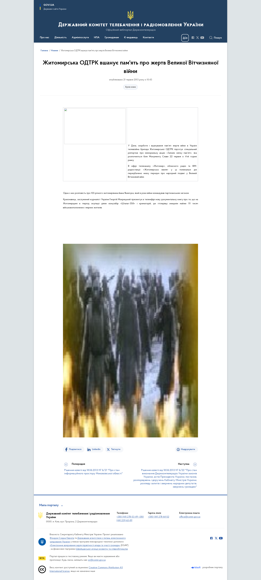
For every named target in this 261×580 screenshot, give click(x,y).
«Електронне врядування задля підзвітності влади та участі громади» (85, 545)
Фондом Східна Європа (62, 538)
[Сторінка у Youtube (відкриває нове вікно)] (202, 37)
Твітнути (115, 449)
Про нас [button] (44, 37)
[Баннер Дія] (185, 38)
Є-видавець (131, 37)
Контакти (148, 37)
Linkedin (96, 449)
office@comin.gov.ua (189, 517)
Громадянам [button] (112, 37)
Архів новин (130, 87)
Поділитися (75, 449)
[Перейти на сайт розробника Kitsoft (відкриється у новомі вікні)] (196, 567)
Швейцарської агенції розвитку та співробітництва (102, 549)
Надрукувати (188, 449)
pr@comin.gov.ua (97, 560)
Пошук (218, 38)
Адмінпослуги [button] (80, 37)
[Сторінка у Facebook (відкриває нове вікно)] (193, 37)
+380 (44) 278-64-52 (158, 517)
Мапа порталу (49, 505)
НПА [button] (97, 37)
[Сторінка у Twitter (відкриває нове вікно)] (197, 37)
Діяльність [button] (60, 37)
